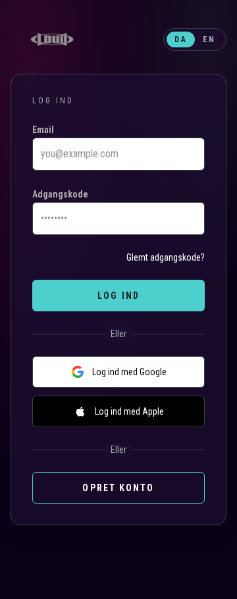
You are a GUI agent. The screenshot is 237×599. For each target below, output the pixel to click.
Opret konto (118, 487)
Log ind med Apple (129, 411)
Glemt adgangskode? (165, 257)
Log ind (118, 295)
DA (180, 39)
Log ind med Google (129, 372)
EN (209, 39)
